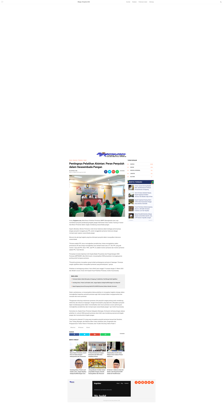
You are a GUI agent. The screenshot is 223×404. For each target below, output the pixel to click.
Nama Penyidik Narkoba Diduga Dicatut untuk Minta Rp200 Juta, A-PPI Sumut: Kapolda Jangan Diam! (143, 215)
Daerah (132, 164)
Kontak (128, 2)
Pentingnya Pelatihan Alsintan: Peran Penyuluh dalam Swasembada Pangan (96, 165)
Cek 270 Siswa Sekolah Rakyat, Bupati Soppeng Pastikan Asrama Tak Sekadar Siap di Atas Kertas (143, 194)
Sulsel (85, 160)
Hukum (132, 167)
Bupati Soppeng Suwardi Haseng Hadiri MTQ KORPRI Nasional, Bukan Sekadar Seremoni (95, 286)
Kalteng (132, 176)
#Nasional (72, 327)
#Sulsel (88, 327)
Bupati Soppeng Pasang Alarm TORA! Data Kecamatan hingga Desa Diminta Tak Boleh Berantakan (143, 201)
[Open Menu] (2, 2)
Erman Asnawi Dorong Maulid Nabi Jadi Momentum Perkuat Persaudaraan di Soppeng (143, 187)
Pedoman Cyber (143, 2)
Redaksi (134, 2)
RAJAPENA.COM (116, 400)
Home (70, 160)
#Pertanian (80, 327)
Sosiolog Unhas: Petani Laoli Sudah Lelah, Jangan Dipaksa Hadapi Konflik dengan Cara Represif (96, 282)
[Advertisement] (111, 12)
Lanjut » (151, 220)
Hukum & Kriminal (135, 170)
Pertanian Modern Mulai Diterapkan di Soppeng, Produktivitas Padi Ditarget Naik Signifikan (95, 279)
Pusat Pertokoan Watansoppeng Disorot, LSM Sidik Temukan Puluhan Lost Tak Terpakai (143, 208)
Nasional (75, 160)
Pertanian (80, 160)
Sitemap (151, 2)
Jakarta (132, 173)
